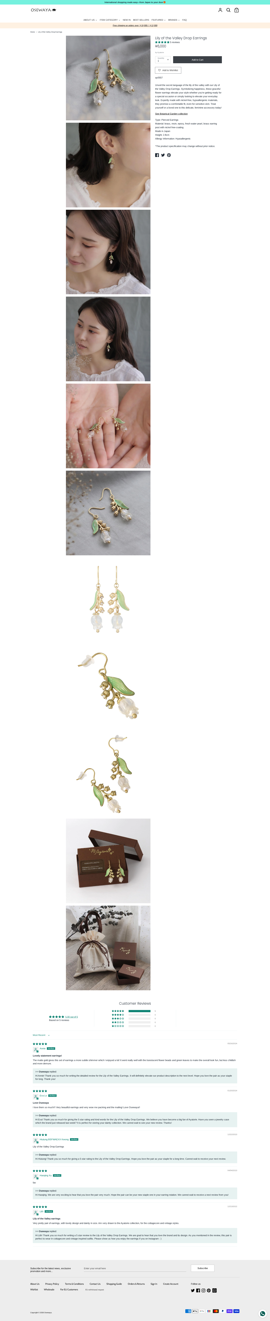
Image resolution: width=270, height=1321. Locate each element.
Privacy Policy (52, 1283)
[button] (162, 42)
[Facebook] (198, 1290)
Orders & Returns (136, 1283)
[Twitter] (193, 1290)
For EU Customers (69, 1289)
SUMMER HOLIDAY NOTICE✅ (135, 25)
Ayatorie (160, 52)
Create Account (170, 1283)
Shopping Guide (114, 1283)
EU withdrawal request (94, 1289)
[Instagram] (204, 1290)
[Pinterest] (209, 1290)
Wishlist (34, 1289)
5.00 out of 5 (71, 1016)
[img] (40, 1044)
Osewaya (48, 1312)
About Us (34, 1283)
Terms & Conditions (74, 1283)
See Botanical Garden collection (171, 113)
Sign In (154, 1283)
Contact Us (95, 1283)
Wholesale (49, 1289)
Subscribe (203, 1268)
